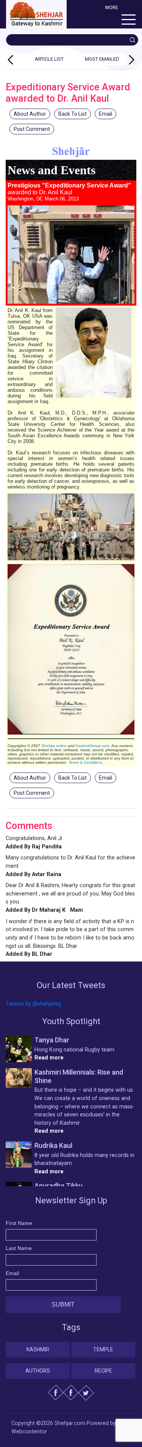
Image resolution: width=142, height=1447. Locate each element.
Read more (49, 1058)
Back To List (72, 114)
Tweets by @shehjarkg (33, 1004)
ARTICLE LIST (49, 59)
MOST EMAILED (102, 59)
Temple (103, 1349)
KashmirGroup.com (92, 746)
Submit (63, 1304)
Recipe (103, 1371)
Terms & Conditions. (86, 762)
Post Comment (32, 129)
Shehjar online (54, 746)
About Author (30, 114)
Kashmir (38, 1349)
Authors (37, 1371)
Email (105, 114)
